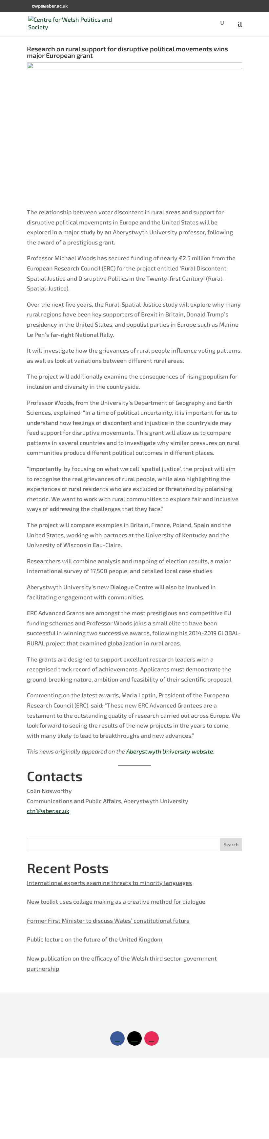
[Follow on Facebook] (117, 1038)
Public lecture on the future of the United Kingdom (94, 939)
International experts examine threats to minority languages (109, 882)
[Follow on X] (134, 1038)
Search (231, 844)
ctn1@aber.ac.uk (48, 810)
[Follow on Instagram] (151, 1038)
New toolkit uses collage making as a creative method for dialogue (116, 901)
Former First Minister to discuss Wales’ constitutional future (108, 920)
